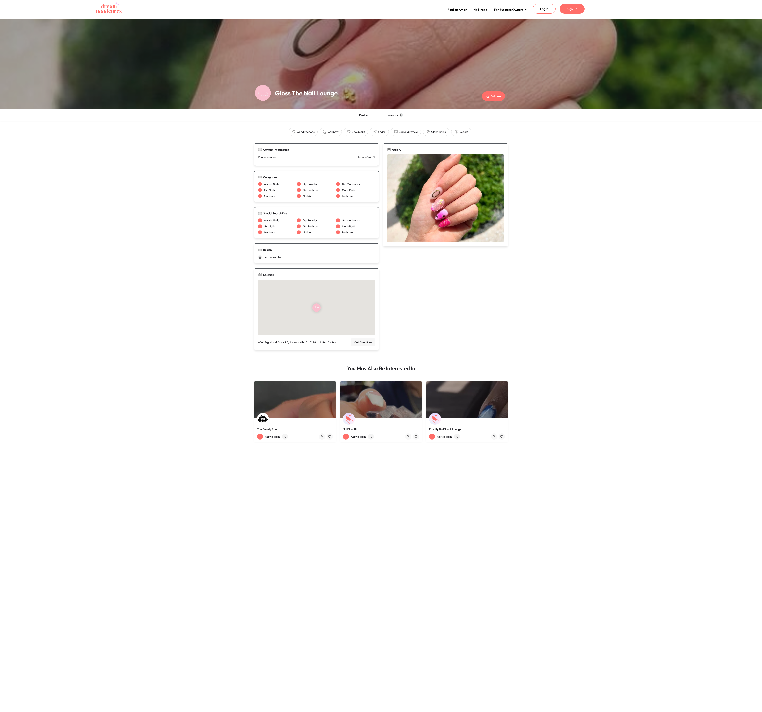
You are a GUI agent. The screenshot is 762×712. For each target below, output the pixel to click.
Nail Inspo (480, 10)
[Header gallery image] (381, 64)
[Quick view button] (322, 436)
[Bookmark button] (330, 436)
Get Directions (363, 342)
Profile (363, 115)
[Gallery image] (445, 198)
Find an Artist (457, 10)
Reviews (395, 115)
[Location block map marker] (316, 307)
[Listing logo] (263, 93)
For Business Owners (508, 10)
